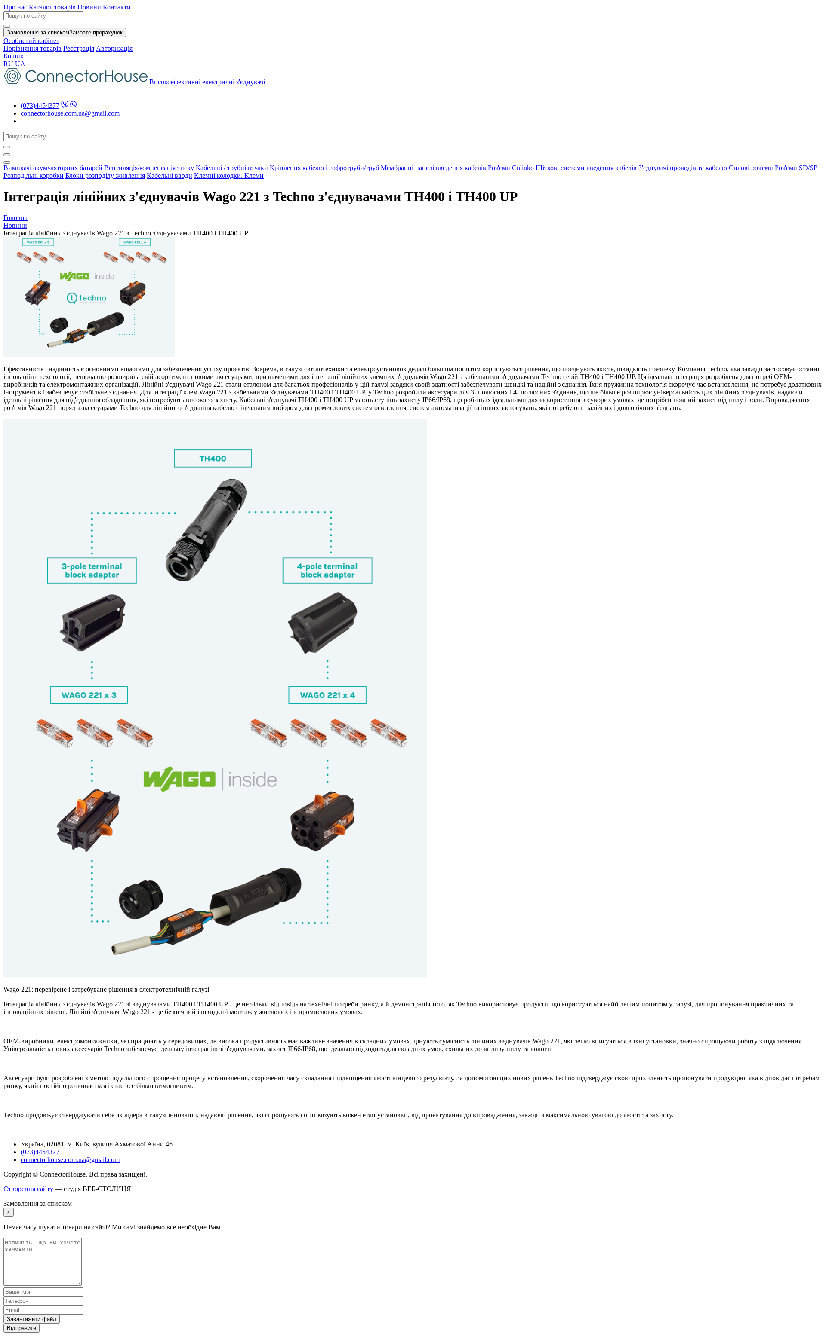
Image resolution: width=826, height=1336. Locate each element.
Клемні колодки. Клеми (229, 175)
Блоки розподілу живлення (105, 175)
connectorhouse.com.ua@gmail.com (70, 113)
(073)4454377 (40, 105)
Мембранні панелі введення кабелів (434, 167)
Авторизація (114, 48)
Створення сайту (28, 1188)
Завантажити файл (31, 1319)
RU (8, 63)
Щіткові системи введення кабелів (586, 167)
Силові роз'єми (751, 167)
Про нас (15, 7)
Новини (89, 7)
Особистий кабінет (31, 40)
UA (20, 63)
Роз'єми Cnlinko (511, 167)
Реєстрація (78, 48)
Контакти (117, 7)
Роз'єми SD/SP (796, 167)
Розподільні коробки (33, 175)
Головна (15, 217)
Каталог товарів (52, 7)
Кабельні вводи (169, 175)
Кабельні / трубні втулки (232, 167)
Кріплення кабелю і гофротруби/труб (324, 167)
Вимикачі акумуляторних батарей (52, 167)
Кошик (13, 56)
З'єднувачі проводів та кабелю (682, 167)
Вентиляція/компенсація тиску (149, 167)
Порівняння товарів (32, 48)
